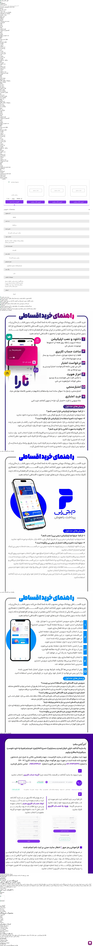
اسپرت (1, 44)
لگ (0, 126)
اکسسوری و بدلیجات (4, 118)
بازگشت (4, 178)
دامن (1, 128)
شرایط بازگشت (3, 926)
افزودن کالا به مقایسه (36, 202)
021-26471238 (7, 7)
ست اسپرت (2, 140)
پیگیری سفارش (3, 96)
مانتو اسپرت (3, 155)
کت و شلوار (2, 154)
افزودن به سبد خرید (14, 201)
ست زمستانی (3, 159)
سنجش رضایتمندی (4, 930)
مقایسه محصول (3, 177)
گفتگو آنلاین (2, 878)
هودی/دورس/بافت (4, 160)
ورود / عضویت (3, 14)
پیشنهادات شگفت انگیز (5, 80)
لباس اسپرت (3, 141)
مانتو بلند (2, 150)
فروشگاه (2, 17)
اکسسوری (2, 22)
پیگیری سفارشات (4, 92)
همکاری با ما (3, 91)
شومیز (1, 122)
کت (1, 153)
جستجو (1, 8)
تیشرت (1, 138)
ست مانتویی (3, 151)
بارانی (1, 158)
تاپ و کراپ (2, 135)
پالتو (1, 163)
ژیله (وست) (2, 136)
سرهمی (2, 133)
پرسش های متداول (4, 925)
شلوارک (2, 131)
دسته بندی (2, 94)
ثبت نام (1, 109)
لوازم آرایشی (3, 116)
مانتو (1, 61)
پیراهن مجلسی (14, 194)
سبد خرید (2, 10)
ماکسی (1, 146)
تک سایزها (2, 79)
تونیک (1, 120)
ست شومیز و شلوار (4, 123)
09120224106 (3, 879)
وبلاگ (1, 83)
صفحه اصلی (3, 78)
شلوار (1, 36)
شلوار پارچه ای (3, 129)
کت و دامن (2, 145)
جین (1, 137)
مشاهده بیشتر (3, 888)
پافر (1, 164)
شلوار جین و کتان (4, 127)
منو (0, 2)
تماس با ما (2, 89)
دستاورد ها (2, 87)
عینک (1, 115)
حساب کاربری (3, 9)
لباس (1, 31)
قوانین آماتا (2, 932)
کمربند (1, 114)
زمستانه (2, 69)
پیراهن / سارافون (4, 147)
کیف (1, 111)
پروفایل (1, 18)
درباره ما (2, 84)
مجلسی (1, 56)
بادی (1, 142)
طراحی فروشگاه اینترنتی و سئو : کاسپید (9, 945)
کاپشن (1, 162)
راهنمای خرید (3, 82)
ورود (1, 107)
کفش (1, 113)
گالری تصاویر (3, 88)
